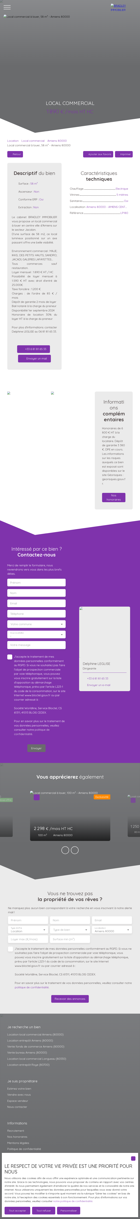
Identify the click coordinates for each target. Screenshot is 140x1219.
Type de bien (61, 929)
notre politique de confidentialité (72, 1201)
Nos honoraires (17, 1136)
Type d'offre (16, 928)
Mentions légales (18, 1143)
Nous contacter (17, 1107)
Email (13, 603)
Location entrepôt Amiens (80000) (30, 1040)
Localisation (100, 928)
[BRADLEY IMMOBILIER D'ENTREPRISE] (123, 7)
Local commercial (33, 140)
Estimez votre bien (19, 1088)
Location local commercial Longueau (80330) (36, 1058)
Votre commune (21, 624)
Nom (13, 593)
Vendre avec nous (19, 1094)
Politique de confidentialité (24, 1149)
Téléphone (17, 614)
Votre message (20, 645)
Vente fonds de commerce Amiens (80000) (35, 1046)
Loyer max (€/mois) (24, 939)
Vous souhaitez (17, 633)
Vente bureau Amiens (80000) (27, 1052)
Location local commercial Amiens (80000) (35, 1034)
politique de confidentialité (32, 987)
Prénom (15, 582)
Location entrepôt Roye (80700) (28, 1064)
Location (13, 140)
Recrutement (15, 1130)
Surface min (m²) (64, 939)
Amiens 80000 (57, 140)
